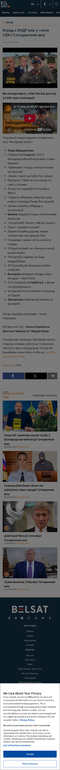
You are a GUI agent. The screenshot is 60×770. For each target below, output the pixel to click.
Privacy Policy (27, 720)
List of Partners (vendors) (16, 745)
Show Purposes (30, 763)
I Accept (30, 754)
